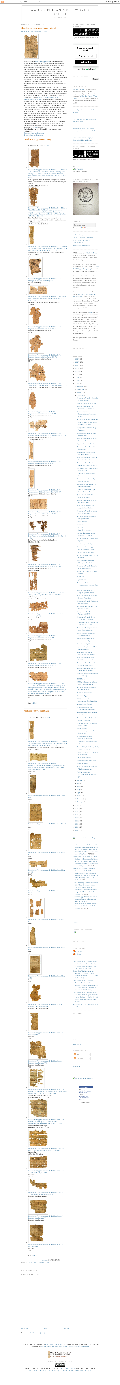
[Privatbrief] (38, 1169)
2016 (77, 809)
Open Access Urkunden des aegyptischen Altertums (85, 506)
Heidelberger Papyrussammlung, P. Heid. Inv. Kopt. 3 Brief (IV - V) (46, 853)
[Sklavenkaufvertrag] (35, 277)
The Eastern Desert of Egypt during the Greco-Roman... (86, 548)
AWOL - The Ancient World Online (60, 12)
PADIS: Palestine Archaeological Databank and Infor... (87, 423)
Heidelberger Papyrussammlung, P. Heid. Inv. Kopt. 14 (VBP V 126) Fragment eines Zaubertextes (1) (47, 1193)
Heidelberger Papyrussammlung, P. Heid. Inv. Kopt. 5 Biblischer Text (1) (45, 892)
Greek (36, 1262)
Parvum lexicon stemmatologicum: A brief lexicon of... (86, 730)
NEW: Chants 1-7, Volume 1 (82, 240)
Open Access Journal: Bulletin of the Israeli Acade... (87, 439)
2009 (77, 830)
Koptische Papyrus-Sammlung (33, 135)
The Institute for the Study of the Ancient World (65, 1347)
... (46, 146)
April (79, 793)
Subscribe (86, 62)
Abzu (91, 312)
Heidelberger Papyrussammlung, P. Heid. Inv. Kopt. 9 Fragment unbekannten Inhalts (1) (45, 1005)
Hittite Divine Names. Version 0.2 (87, 419)
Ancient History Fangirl (84, 704)
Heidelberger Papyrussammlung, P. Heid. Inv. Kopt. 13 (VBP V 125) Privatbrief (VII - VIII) (47, 1172)
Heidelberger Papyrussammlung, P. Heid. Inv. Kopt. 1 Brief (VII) (46, 796)
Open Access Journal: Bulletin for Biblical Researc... (87, 399)
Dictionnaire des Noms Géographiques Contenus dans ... (87, 585)
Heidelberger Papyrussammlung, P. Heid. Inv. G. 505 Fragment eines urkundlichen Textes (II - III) (44, 413)
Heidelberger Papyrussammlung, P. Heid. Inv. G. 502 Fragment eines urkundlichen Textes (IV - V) (44, 328)
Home (45, 1328)
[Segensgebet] (38, 1146)
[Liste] (36, 917)
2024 (77, 365)
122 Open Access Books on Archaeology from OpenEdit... (87, 700)
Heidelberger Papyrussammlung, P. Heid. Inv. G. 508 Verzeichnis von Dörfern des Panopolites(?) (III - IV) (44, 491)
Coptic (30, 1262)
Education (82, 1096)
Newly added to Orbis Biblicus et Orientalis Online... (87, 496)
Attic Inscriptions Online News (86, 760)
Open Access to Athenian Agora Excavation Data (87, 480)
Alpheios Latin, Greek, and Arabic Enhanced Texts (87, 648)
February (80, 799)
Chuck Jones (35, 1260)
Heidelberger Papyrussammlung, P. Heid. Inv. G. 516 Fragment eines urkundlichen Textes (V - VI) (44, 664)
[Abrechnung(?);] (37, 381)
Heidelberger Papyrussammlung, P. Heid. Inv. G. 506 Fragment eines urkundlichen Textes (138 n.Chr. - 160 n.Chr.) (47, 434)
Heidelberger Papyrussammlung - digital (34, 31)
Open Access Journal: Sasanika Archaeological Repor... (86, 664)
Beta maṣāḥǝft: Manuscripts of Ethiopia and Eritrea (86, 485)
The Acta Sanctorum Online (85, 552)
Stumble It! (76, 1066)
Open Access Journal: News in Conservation (86, 434)
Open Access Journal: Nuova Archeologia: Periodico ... (86, 618)
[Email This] (49, 1260)
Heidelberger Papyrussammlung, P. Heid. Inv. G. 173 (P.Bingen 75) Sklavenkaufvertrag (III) (44, 280)
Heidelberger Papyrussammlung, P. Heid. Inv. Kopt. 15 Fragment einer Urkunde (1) (45, 1217)
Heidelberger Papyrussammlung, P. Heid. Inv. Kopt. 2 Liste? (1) (47, 825)
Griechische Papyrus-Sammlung (34, 133)
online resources (53, 1344)
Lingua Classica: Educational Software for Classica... (86, 634)
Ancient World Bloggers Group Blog (86, 268)
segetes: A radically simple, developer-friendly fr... (85, 639)
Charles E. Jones (91, 253)
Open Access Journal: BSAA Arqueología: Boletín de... (86, 591)
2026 (77, 359)
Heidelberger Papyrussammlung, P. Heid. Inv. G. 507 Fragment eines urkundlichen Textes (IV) (44, 462)
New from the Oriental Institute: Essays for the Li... (87, 517)
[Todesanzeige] (33, 591)
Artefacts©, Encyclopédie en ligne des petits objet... (87, 674)
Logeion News (81, 580)
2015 (77, 812)
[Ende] (38, 612)
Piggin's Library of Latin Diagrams (87, 444)
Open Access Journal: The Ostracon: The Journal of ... (86, 407)
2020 (77, 377)
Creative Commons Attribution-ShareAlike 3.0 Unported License (60, 1371)
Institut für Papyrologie (42, 61)
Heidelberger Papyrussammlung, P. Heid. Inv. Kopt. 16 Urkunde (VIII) (45, 1245)
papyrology (44, 1262)
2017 (77, 806)
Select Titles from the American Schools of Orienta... (87, 529)
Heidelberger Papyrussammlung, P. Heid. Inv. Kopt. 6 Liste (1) (46, 920)
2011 (77, 824)
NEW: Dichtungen (78, 235)
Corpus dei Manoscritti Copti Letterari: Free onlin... (86, 490)
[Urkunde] (34, 1031)
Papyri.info (34, 127)
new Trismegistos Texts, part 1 (86, 544)
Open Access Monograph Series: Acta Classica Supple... (87, 629)
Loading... (76, 922)
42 (48, 146)
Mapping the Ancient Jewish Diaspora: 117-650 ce (86, 534)
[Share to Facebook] (56, 1260)
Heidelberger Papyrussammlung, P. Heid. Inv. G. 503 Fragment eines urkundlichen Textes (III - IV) (44, 356)
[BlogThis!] (52, 1260)
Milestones (80, 577)
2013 (77, 818)
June (79, 786)
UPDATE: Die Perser (79, 243)
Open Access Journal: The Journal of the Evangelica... (87, 602)
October (80, 392)
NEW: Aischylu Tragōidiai (81, 245)
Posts (77, 1054)
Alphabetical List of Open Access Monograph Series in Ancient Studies (85, 129)
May (79, 789)
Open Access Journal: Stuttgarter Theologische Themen (87, 669)
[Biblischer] (38, 889)
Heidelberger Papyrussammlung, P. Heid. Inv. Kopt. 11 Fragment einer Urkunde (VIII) (45, 1062)
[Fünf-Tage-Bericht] (34, 168)
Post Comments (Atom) (37, 1333)
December (80, 386)
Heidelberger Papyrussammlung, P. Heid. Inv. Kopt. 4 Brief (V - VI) (46, 871)
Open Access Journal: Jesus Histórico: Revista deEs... (85, 658)
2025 (77, 362)
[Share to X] (54, 1260)
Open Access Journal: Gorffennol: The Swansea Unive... (87, 768)
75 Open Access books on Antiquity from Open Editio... (87, 708)
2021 (77, 374)
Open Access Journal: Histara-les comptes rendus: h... (87, 567)
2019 (77, 380)
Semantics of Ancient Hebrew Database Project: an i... (86, 453)
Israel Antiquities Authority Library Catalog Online (85, 561)
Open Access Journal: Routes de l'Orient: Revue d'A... (87, 512)
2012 (77, 821)
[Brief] (32, 793)
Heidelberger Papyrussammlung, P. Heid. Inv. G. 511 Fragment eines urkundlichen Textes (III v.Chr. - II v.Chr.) (46, 565)
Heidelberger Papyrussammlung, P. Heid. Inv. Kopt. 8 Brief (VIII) (46, 977)
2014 (77, 815)
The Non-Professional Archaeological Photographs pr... (86, 774)
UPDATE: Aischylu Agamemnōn (83, 237)
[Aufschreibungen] (31, 244)
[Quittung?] (38, 761)
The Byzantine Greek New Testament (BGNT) (85, 613)
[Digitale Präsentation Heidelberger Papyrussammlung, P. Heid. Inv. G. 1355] (31, 58)
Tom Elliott (77, 954)
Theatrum (80, 525)
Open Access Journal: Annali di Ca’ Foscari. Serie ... (87, 501)
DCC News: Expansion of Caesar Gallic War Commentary (87, 683)
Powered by (80, 69)
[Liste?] (35, 822)
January (79, 802)
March (79, 796)
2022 (77, 371)
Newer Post (24, 1328)
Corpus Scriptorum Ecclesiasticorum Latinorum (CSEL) (86, 414)
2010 (77, 827)
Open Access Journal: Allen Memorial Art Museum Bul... (87, 464)
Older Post (66, 1328)
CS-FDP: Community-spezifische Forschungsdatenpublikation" (41, 98)
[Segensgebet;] (36, 1087)
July (78, 783)
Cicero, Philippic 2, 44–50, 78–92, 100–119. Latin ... (88, 748)
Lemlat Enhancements (84, 757)
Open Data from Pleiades (84, 693)
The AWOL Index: (78, 89)
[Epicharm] (38, 294)
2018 (77, 383)
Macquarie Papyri (82, 696)
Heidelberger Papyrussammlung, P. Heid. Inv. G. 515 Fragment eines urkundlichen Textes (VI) (44, 637)
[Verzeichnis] (31, 488)
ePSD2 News (81, 679)
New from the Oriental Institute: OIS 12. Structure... (87, 688)
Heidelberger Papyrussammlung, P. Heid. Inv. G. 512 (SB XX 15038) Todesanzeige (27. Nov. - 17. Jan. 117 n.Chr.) (47, 594)
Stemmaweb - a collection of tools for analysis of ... (87, 469)
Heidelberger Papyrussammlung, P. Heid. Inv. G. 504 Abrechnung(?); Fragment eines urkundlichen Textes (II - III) (47, 384)
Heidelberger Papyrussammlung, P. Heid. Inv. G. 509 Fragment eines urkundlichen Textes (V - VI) (44, 513)
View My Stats (77, 1044)
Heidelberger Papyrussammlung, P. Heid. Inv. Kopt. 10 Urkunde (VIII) (45, 1034)
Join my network (85, 1102)
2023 (77, 368)
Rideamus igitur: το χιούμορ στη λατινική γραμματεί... (87, 623)
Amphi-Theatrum (82, 522)
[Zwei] (38, 532)
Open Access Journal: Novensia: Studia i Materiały (87, 719)
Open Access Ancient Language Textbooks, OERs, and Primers (83, 139)
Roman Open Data (82, 764)
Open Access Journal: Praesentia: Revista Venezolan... (87, 597)
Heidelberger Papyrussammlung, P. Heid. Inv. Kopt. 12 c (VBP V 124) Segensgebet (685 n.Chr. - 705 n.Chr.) (46, 1149)
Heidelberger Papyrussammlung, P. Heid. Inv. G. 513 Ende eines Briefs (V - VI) (46, 615)
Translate (88, 228)
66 (49, 717)
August (79, 780)
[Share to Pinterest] (58, 1260)
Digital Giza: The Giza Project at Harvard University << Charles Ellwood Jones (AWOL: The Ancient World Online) (85, 974)
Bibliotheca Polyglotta (84, 644)
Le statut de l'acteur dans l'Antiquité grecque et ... (85, 737)
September (80, 395)
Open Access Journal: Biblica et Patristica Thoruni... (87, 458)
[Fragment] (35, 325)
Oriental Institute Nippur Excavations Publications (86, 653)
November (80, 389)
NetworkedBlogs (83, 1087)
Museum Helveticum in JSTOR (86, 403)
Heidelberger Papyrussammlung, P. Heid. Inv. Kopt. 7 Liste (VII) (46, 948)
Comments (79, 1058)
